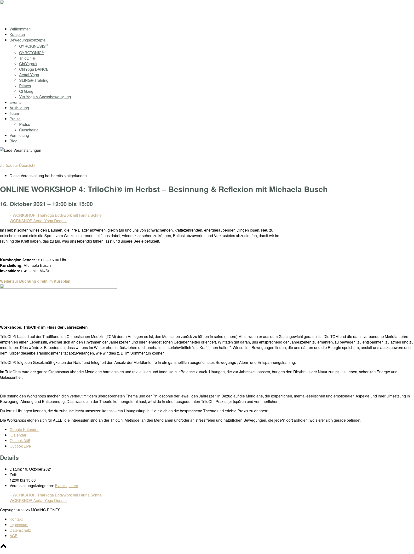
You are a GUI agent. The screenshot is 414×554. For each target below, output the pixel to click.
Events (15, 102)
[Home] (30, 19)
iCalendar (18, 435)
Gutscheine (29, 130)
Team (14, 113)
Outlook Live (20, 446)
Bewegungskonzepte (28, 40)
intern (73, 485)
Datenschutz (20, 530)
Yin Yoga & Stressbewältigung (45, 96)
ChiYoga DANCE (34, 69)
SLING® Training (33, 80)
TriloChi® (27, 58)
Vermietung (19, 135)
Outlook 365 (20, 440)
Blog (13, 141)
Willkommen (20, 29)
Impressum (19, 524)
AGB (13, 535)
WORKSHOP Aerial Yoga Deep (38, 220)
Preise (15, 119)
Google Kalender (24, 429)
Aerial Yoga (29, 74)
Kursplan (17, 34)
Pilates (25, 85)
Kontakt (16, 519)
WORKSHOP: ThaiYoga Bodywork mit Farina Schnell (57, 215)
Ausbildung (19, 108)
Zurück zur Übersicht (17, 165)
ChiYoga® (28, 63)
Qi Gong (26, 91)
